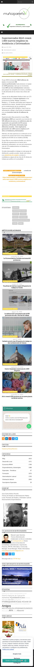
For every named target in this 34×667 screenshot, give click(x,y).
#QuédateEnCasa (17, 597)
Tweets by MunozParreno (9, 449)
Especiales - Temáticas (17, 470)
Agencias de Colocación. (16, 595)
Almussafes (5, 610)
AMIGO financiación (7, 604)
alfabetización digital (7, 593)
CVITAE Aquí (16, 558)
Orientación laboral (17, 479)
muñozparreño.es (18, 541)
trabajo (21, 223)
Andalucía (15, 207)
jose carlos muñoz (7, 52)
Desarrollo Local (17, 461)
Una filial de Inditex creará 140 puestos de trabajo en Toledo (17, 286)
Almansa (27, 597)
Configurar (17, 663)
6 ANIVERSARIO (18, 593)
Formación (17, 473)
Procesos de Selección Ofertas (21, 220)
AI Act (25, 593)
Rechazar (17, 658)
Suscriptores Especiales (17, 482)
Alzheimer (5, 598)
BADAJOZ (15, 214)
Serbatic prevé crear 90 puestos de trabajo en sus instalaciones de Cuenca (17, 342)
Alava (14, 610)
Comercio (23, 214)
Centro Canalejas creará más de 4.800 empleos (17, 369)
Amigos (6, 605)
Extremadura (23, 217)
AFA (11, 610)
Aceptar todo (17, 654)
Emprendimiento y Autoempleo (17, 467)
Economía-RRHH (17, 464)
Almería (4, 595)
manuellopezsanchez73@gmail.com (13, 550)
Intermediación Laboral (10, 50)
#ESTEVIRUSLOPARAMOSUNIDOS (17, 608)
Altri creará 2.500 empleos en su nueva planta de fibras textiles (17, 397)
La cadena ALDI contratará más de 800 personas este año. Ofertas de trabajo (17, 314)
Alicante (11, 600)
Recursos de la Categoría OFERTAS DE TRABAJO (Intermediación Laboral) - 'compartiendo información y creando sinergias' (17, 74)
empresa (15, 217)
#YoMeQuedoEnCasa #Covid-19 (16, 602)
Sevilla (15, 223)
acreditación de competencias (21, 604)
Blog (17, 458)
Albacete (20, 611)
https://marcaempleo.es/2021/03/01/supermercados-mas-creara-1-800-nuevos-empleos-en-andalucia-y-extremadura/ (17, 179)
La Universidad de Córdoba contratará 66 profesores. (17, 259)
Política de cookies (8, 649)
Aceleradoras (17, 599)
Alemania (5, 599)
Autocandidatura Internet (19, 210)
